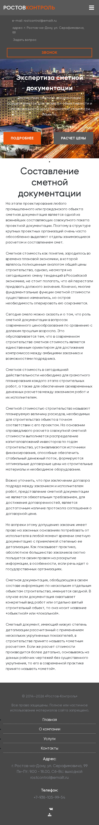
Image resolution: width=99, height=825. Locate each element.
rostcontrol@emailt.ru (40, 20)
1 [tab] (49, 161)
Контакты (49, 748)
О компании (49, 729)
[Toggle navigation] (91, 8)
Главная (49, 719)
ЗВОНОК (49, 52)
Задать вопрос (24, 40)
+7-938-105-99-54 (49, 797)
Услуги (49, 738)
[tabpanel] (49, 108)
